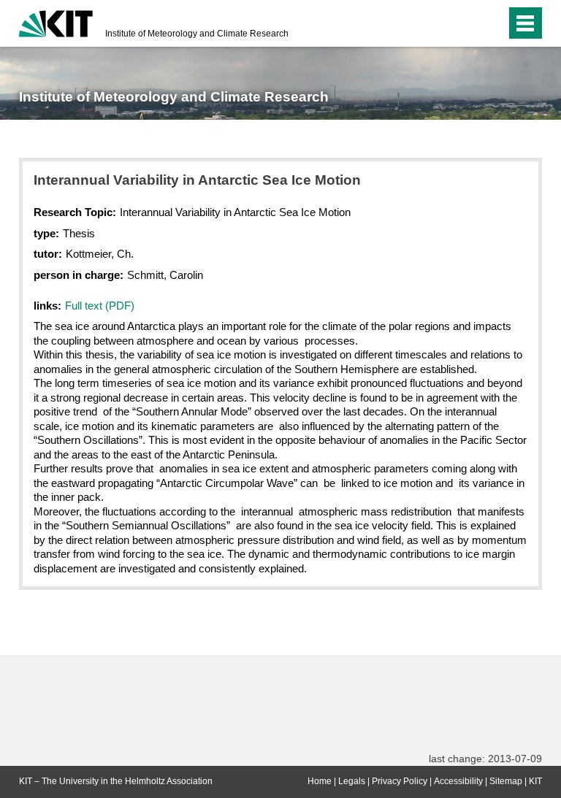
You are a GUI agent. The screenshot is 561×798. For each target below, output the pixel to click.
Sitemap (505, 781)
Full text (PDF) (99, 305)
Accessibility (458, 781)
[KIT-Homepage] (56, 22)
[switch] (465, 23)
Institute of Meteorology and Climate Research (197, 33)
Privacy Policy (399, 781)
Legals (351, 781)
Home (320, 781)
